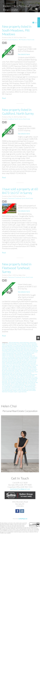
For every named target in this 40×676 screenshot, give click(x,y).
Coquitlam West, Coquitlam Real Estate (24, 355)
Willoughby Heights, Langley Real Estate (17, 391)
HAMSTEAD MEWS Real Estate (13, 363)
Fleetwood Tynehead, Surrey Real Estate (20, 198)
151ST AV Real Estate (7, 345)
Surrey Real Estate (31, 385)
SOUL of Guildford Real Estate (15, 381)
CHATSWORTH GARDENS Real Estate (12, 352)
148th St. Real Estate (32, 344)
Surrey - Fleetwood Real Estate (28, 386)
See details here (24, 54)
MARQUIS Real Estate (26, 369)
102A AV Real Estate (24, 342)
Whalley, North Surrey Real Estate (21, 390)
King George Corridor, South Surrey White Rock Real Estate (16, 365)
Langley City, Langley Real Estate (13, 366)
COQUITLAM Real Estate (8, 354)
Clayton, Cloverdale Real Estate (9, 353)
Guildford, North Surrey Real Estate (19, 119)
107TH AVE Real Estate (11, 344)
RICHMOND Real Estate (19, 379)
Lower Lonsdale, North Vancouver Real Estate (18, 367)
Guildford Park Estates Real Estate (14, 362)
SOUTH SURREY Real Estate (17, 383)
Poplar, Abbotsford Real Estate (24, 375)
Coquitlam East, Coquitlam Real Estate (23, 354)
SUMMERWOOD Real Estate (20, 385)
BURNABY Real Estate (26, 346)
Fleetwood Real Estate (13, 358)
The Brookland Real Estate (17, 387)
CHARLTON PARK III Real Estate (15, 350)
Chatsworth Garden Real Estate (30, 350)
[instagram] (22, 511)
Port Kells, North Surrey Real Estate (23, 377)
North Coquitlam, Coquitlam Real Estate (22, 373)
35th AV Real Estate (26, 345)
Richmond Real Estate (8, 379)
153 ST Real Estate (17, 345)
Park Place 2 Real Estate (11, 375)
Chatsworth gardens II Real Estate (29, 352)
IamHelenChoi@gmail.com (20, 489)
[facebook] (17, 511)
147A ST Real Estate (22, 344)
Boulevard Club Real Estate (14, 346)
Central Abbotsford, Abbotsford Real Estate (16, 348)
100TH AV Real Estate (14, 342)
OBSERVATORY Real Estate (8, 374)
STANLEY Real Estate (30, 383)
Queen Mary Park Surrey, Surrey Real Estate (27, 378)
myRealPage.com (22, 518)
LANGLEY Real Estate (26, 366)
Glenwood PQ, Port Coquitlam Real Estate (17, 361)
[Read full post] (9, 52)
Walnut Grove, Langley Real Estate (18, 389)
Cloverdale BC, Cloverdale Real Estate (25, 353)
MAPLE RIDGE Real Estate (14, 369)
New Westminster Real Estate (13, 371)
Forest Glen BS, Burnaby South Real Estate (12, 359)
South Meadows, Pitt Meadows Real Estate (21, 39)
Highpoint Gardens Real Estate (28, 363)
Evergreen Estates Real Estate (22, 357)
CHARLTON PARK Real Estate (22, 349)
